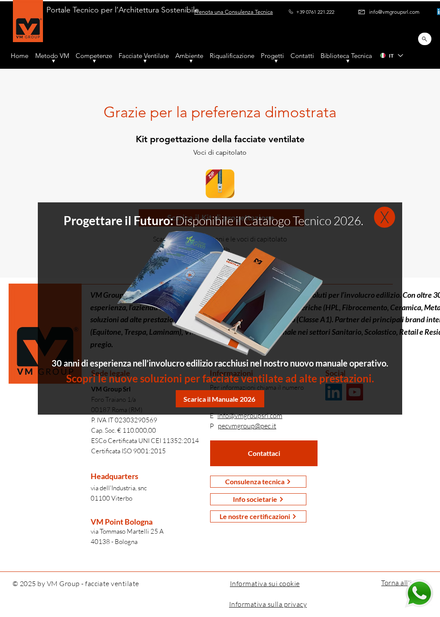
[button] (384, 217)
